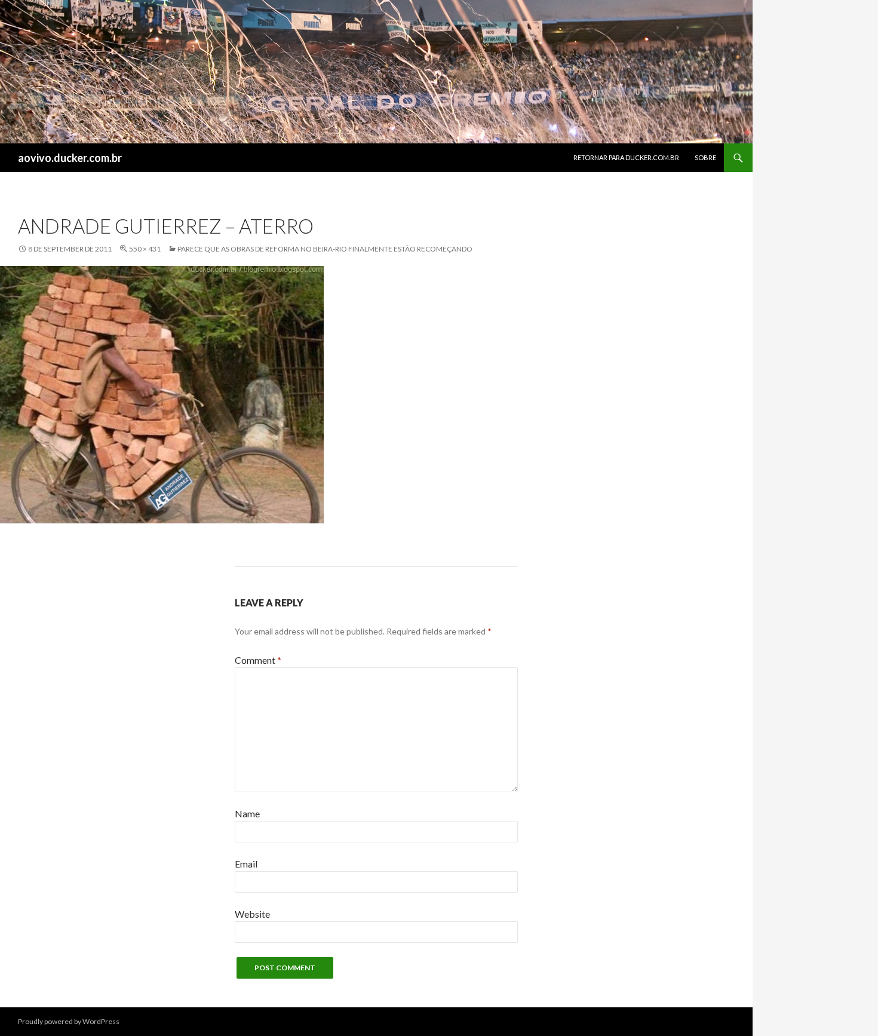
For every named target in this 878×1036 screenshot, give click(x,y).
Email (246, 863)
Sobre (705, 157)
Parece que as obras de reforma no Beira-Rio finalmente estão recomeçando (324, 248)
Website (252, 913)
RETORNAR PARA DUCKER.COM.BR (626, 157)
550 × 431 (145, 248)
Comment (258, 660)
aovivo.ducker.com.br (70, 157)
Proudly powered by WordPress (68, 1021)
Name (247, 813)
